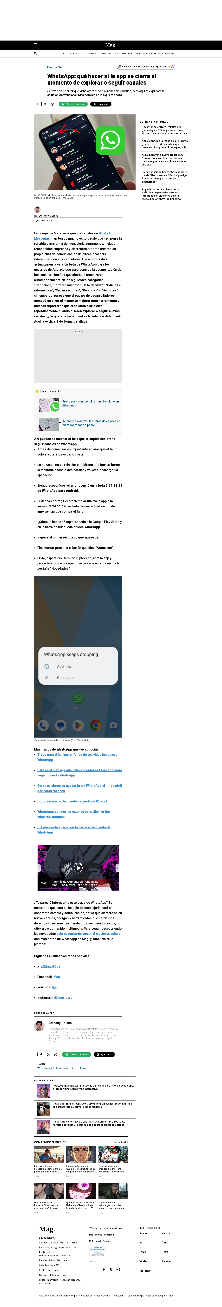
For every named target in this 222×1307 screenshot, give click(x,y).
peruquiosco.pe (156, 1296)
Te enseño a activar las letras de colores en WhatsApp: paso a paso (91, 423)
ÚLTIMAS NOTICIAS (154, 122)
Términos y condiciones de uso (106, 1228)
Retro (165, 1252)
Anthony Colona (49, 215)
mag (171, 1296)
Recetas (167, 1261)
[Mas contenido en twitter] (111, 1269)
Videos (166, 1233)
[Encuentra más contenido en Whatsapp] (52, 104)
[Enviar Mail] (36, 215)
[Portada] (47, 1234)
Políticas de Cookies (100, 1241)
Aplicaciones (60, 1068)
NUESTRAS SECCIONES (149, 1228)
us (140, 1242)
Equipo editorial (47, 1238)
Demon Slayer (142, 53)
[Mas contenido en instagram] (118, 1269)
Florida (62, 53)
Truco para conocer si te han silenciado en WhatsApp (90, 403)
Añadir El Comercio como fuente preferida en (146, 66)
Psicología (106, 53)
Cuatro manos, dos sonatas (163, 53)
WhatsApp (43, 1068)
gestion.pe (87, 1296)
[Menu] (37, 45)
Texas (82, 53)
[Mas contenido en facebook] (103, 1269)
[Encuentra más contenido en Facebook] (37, 104)
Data (165, 1242)
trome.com (118, 1296)
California (73, 53)
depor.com (102, 1296)
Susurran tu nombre (123, 53)
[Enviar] (36, 53)
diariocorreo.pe (136, 1296)
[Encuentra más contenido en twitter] (45, 104)
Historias (145, 1270)
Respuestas (146, 1233)
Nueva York (94, 53)
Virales (143, 1261)
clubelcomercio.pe (67, 1296)
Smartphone (78, 1068)
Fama (142, 1252)
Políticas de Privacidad (101, 1234)
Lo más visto (45, 1080)
